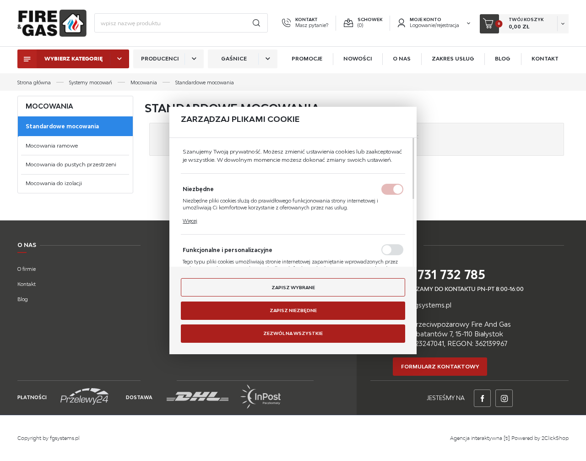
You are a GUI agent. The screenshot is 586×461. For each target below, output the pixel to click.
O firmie (26, 269)
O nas (402, 58)
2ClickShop (555, 438)
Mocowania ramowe (52, 145)
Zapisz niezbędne (293, 310)
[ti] (507, 438)
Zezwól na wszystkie (293, 333)
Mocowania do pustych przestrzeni (71, 164)
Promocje (307, 58)
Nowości (357, 58)
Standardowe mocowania (62, 126)
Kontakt (545, 58)
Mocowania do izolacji (54, 183)
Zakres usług (453, 58)
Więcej (190, 221)
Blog (502, 58)
